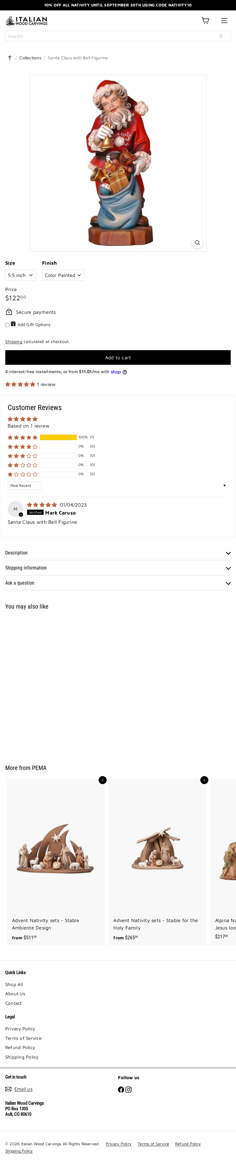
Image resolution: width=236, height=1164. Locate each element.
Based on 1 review (28, 425)
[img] (43, 504)
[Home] (10, 58)
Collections (30, 57)
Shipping (13, 341)
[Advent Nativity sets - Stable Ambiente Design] (56, 862)
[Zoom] (197, 242)
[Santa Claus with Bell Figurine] (43, 683)
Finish (49, 263)
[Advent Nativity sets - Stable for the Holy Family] (157, 862)
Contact (13, 1003)
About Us (15, 993)
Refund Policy (20, 1047)
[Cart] (205, 20)
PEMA (39, 767)
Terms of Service (23, 1038)
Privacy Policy (20, 1028)
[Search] (221, 36)
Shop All (14, 984)
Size (10, 263)
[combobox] (118, 36)
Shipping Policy (22, 1056)
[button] (21, 384)
